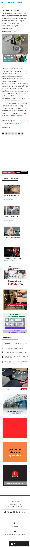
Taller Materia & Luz (11, 195)
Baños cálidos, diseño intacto (14, 349)
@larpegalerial (16, 123)
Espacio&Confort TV (15, 506)
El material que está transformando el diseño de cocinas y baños (16, 362)
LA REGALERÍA (6, 127)
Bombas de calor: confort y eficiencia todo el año (16, 357)
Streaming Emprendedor (13, 237)
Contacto (15, 501)
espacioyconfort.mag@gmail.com (15, 534)
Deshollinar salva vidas (12, 258)
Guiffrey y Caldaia (11, 216)
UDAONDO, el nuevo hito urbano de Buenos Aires (16, 344)
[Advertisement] (15, 152)
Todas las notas (15, 504)
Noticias (4, 8)
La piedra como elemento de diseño (16, 353)
